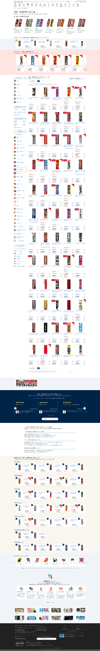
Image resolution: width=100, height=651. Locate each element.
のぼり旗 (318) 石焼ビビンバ (33, 171)
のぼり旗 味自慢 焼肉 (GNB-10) (57, 334)
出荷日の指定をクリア (18, 127)
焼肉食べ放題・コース (23, 530)
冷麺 (19, 489)
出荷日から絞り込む (19, 118)
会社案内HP (39, 642)
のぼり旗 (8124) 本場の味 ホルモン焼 (68, 196)
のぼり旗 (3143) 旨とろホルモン (34, 311)
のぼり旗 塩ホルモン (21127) (34, 267)
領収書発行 (78, 628)
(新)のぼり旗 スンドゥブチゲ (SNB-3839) (57, 220)
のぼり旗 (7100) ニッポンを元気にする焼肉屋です (79, 146)
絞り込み (19, 78)
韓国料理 (20, 475)
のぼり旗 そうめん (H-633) (80, 334)
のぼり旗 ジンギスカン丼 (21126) (45, 311)
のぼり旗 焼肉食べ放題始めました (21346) (33, 123)
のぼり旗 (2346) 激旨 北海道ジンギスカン (68, 171)
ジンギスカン (21, 516)
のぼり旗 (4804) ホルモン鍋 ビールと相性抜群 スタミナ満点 (56, 171)
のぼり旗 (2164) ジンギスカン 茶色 (45, 267)
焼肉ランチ (20, 542)
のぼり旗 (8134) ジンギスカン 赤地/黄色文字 (45, 146)
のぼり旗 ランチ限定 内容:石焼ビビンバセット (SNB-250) (80, 171)
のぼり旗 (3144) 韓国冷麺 (57, 195)
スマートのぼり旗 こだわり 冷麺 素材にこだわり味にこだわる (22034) (57, 98)
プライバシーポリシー (49, 648)
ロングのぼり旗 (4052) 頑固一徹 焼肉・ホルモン (34, 356)
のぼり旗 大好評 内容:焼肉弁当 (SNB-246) (57, 356)
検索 (68, 1)
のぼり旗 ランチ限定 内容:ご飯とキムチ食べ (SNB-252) (45, 244)
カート (78, 626)
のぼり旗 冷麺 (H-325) (79, 310)
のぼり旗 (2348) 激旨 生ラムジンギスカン (79, 98)
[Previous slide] (15, 44)
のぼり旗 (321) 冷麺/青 (44, 171)
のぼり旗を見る (18, 134)
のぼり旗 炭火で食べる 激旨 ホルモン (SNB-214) (33, 334)
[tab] (47, 415)
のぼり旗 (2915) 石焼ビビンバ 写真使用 (68, 267)
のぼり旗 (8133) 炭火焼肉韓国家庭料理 (45, 196)
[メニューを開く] (85, 2)
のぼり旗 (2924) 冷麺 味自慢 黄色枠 (68, 220)
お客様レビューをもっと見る (50, 419)
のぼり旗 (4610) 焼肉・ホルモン (34, 146)
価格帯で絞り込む (19, 107)
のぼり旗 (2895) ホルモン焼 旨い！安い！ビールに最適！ (68, 98)
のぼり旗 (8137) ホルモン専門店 (80, 220)
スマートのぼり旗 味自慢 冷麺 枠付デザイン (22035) (80, 291)
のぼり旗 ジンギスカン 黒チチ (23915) (45, 334)
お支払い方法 (65, 628)
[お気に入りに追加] (30, 47)
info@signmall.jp (20, 638)
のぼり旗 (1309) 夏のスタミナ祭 (44, 220)
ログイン (65, 626)
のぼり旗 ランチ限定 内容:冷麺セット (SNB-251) (34, 220)
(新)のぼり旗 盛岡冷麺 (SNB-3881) (80, 356)
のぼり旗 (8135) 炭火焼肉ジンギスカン (44, 356)
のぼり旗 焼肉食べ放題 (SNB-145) (57, 146)
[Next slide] (84, 44)
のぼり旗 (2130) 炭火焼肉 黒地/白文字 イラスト (57, 244)
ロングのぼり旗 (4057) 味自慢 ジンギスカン (45, 290)
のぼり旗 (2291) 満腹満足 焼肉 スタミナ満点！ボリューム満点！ (57, 123)
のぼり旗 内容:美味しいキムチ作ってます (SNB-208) (69, 311)
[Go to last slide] (15, 408)
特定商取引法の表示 (57, 648)
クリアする (83, 78)
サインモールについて (71, 631)
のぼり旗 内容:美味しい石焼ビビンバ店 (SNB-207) (68, 290)
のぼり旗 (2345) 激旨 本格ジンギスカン (80, 196)
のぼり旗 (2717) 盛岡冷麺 (80, 243)
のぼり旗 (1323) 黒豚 (56, 266)
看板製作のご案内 (50, 602)
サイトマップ (41, 648)
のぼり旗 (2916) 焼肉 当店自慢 (33, 196)
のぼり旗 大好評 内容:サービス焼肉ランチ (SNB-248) (45, 123)
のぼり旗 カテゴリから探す (21, 556)
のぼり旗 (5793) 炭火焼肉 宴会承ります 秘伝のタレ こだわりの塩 (57, 291)
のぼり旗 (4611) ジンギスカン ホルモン (34, 244)
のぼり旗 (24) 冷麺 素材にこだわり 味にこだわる (80, 267)
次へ (71, 84)
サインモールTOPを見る (20, 248)
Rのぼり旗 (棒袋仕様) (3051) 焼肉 (57, 311)
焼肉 (19, 461)
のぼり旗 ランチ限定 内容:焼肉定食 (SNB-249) (69, 146)
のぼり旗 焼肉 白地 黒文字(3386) (34, 98)
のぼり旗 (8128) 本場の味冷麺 (80, 123)
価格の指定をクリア (18, 114)
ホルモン (20, 502)
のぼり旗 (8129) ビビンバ (68, 243)
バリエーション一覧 (68, 148)
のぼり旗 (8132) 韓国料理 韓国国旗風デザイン (68, 356)
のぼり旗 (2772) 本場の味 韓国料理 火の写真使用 (45, 98)
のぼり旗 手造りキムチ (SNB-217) (68, 334)
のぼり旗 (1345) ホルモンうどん (34, 290)
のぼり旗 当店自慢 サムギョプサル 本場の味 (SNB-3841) (69, 123)
